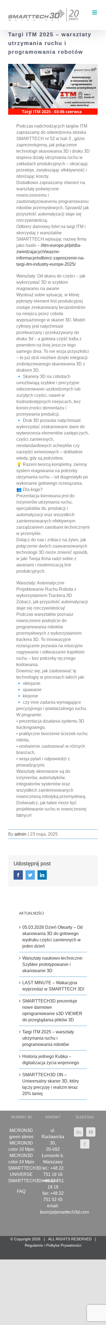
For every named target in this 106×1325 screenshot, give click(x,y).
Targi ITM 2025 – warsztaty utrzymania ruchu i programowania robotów (48, 1038)
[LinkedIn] (78, 1132)
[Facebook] (84, 1144)
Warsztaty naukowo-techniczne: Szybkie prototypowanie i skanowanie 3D (52, 964)
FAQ (21, 1191)
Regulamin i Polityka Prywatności (53, 1245)
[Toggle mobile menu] (95, 12)
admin (20, 834)
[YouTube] (90, 1132)
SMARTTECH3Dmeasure (33, 1180)
